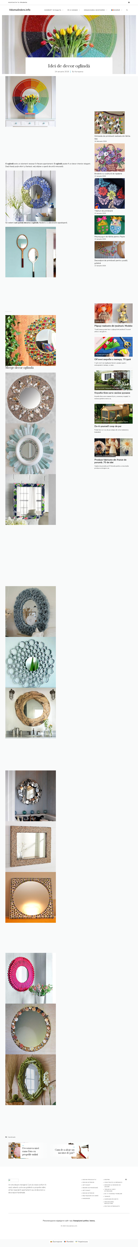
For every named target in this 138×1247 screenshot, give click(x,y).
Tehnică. (107, 1196)
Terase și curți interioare (110, 1190)
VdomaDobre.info (71, 1226)
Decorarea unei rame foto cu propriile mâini (30, 1151)
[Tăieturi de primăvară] (109, 193)
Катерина (79, 71)
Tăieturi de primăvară (103, 211)
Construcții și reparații (113, 1182)
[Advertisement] (48, 142)
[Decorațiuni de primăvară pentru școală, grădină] (109, 250)
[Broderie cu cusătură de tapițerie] (109, 157)
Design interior (88, 1182)
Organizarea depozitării (109, 1202)
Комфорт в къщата (52, 10)
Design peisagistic (89, 1179)
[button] (127, 10)
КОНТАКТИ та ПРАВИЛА (17, 2)
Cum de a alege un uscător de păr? (64, 1151)
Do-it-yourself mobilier (113, 1194)
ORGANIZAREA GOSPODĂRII (94, 10)
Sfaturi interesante (112, 1206)
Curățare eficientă (111, 1199)
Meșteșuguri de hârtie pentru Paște (109, 236)
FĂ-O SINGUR (72, 10)
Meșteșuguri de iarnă (90, 1196)
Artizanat (86, 1185)
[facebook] (129, 2)
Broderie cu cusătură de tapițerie (108, 173)
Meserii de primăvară (90, 1188)
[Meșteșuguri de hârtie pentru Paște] (109, 225)
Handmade (11, 1137)
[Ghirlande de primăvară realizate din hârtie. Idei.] (109, 123)
